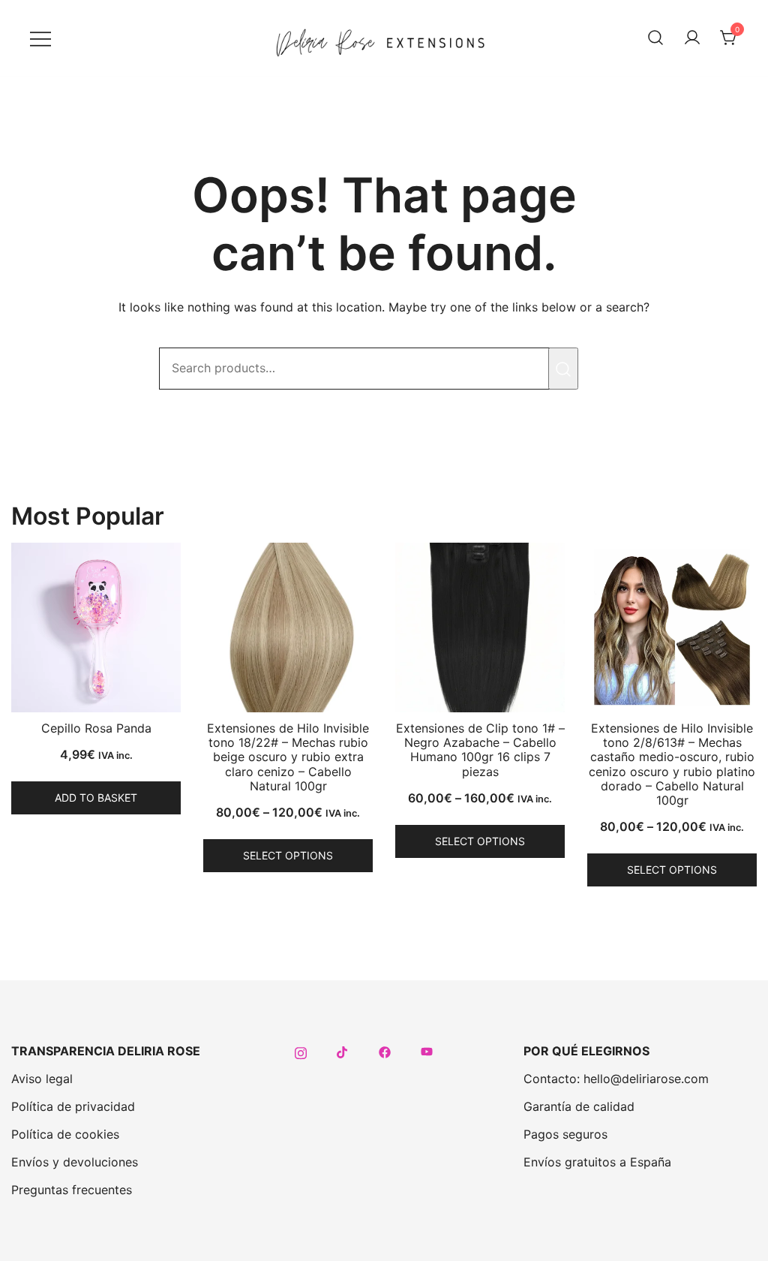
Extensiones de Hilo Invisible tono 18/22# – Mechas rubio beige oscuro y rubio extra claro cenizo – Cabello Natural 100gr (288, 757)
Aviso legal (42, 1078)
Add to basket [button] (96, 797)
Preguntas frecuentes (71, 1189)
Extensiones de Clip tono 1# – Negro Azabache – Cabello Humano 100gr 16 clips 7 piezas (480, 750)
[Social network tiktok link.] (343, 1050)
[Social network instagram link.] (301, 1050)
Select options (288, 855)
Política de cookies (65, 1134)
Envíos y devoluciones (74, 1161)
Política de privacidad (73, 1106)
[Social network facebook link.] (385, 1050)
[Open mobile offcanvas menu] (40, 38)
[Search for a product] (655, 38)
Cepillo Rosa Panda (96, 728)
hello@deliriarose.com (646, 1078)
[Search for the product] (563, 369)
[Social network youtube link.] (427, 1050)
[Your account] (692, 38)
